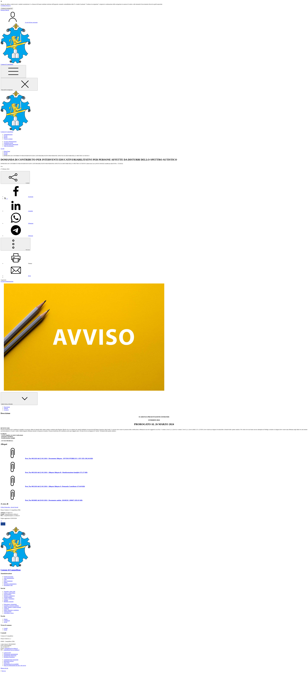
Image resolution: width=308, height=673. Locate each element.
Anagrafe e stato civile (9, 591)
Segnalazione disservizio (10, 655)
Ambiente (6, 608)
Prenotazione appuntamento (11, 654)
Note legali (6, 662)
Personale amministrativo (10, 584)
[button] (8, 134)
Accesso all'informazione (10, 141)
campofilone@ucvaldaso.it (11, 648)
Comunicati (7, 620)
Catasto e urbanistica (9, 598)
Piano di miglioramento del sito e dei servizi (15, 665)
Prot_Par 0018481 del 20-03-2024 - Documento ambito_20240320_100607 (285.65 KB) (53, 500)
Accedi (2, 148)
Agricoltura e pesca (9, 613)
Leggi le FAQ (7, 652)
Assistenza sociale (8, 143)
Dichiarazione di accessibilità (11, 664)
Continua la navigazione (6, 8)
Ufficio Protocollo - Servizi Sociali (9, 507)
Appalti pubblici (8, 597)
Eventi (5, 629)
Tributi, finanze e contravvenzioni (12, 607)
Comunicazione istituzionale (11, 144)
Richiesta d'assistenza (9, 657)
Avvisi (5, 154)
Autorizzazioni (7, 611)
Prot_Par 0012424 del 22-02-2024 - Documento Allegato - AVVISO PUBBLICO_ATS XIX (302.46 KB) (59, 458)
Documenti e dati (8, 585)
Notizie (6, 619)
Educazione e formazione (10, 604)
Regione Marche (5, 10)
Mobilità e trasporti (8, 601)
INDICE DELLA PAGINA (7, 404)
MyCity (4, 671)
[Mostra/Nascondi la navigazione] (13, 71)
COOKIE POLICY (6, 5)
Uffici (5, 579)
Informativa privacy (9, 661)
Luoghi (6, 628)
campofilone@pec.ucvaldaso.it (11, 650)
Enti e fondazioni (8, 581)
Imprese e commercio (9, 595)
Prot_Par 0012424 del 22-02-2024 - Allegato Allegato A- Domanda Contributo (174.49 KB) (55, 486)
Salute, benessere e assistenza (11, 610)
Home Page (7, 151)
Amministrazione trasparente (11, 659)
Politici (5, 582)
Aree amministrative (9, 578)
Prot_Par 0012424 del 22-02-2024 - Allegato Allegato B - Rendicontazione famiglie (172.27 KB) (56, 472)
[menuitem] (18, 196)
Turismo (6, 600)
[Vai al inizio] (1, 521)
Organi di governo (8, 576)
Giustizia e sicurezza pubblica (11, 605)
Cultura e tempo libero (9, 593)
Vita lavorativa (7, 594)
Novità (5, 152)
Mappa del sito (4, 668)
